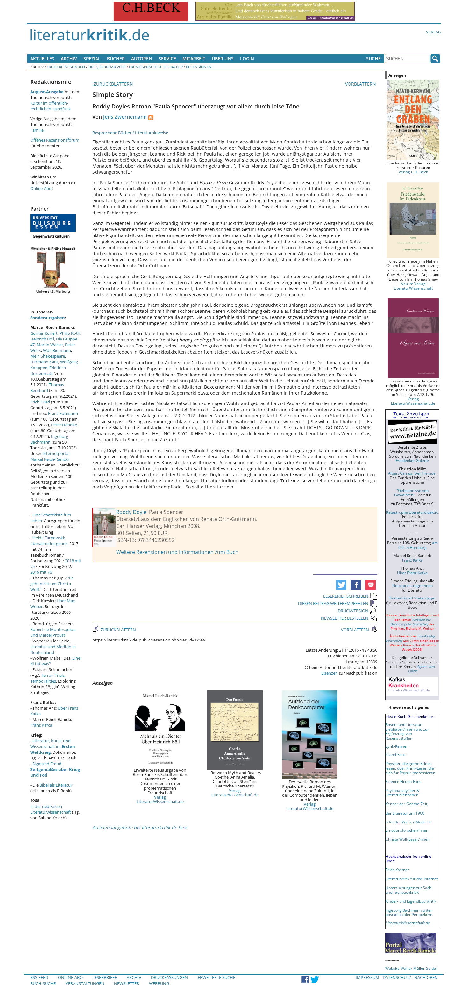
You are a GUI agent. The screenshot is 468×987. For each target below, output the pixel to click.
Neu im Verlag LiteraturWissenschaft (413, 285)
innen (424, 839)
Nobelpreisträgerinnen (412, 585)
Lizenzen (329, 673)
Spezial (92, 58)
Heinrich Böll (42, 339)
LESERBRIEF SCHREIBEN (345, 596)
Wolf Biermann (57, 350)
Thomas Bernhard (47, 387)
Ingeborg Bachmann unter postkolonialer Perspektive (409, 912)
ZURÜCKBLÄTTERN (112, 84)
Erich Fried (40, 402)
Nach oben (426, 977)
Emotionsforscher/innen (407, 830)
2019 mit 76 (41, 572)
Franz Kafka (41, 725)
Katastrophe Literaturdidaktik (412, 511)
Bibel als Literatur (55, 785)
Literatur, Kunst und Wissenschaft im (52, 746)
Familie (37, 130)
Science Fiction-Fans (403, 781)
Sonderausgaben (47, 317)
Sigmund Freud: (55, 769)
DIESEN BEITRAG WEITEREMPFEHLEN (333, 603)
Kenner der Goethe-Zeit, (407, 803)
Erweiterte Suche (216, 977)
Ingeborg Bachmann (49, 439)
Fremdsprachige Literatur (156, 66)
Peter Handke (64, 425)
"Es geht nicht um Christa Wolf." (51, 583)
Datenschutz (397, 977)
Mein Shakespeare (47, 356)
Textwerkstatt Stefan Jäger (412, 597)
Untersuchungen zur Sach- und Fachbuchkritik (409, 890)
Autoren (141, 58)
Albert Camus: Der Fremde (412, 473)
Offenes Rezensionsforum (54, 140)
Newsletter (126, 983)
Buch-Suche (43, 983)
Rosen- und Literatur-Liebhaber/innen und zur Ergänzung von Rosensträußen (407, 731)
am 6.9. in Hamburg (418, 545)
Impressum (367, 977)
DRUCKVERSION (353, 610)
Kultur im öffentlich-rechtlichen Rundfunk (50, 106)
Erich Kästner (397, 869)
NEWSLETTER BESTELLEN (344, 618)
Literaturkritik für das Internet (412, 878)
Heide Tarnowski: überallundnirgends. (49, 540)
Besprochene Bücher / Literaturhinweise (130, 133)
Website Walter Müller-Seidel (411, 968)
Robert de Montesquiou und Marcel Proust (53, 632)
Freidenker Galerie (412, 460)
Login (247, 58)
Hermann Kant (44, 362)
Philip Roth (70, 333)
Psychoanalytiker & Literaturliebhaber (402, 792)
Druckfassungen (169, 977)
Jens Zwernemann (125, 116)
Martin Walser (50, 344)
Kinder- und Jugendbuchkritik (411, 901)
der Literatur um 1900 (405, 813)
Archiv (69, 58)
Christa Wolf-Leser (402, 839)
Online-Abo (41, 188)
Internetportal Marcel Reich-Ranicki (49, 456)
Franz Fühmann (63, 413)
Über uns (223, 58)
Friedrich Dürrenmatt (48, 370)
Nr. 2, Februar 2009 (107, 66)
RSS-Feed (39, 977)
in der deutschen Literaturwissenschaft (50, 809)
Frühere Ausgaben (66, 66)
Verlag (433, 32)
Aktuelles (42, 58)
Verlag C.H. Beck (413, 171)
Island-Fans (396, 754)
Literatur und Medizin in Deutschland (53, 649)
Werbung (159, 983)
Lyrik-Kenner (397, 746)
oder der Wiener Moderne (409, 821)
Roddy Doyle (131, 511)
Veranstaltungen (85, 983)
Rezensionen (199, 66)
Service (167, 58)
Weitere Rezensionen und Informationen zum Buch (177, 552)
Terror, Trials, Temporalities (48, 678)
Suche (373, 58)
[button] (341, 585)
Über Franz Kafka (412, 572)
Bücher (116, 58)
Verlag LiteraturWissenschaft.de (160, 799)
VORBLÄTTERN (361, 84)
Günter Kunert (44, 333)
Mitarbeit (193, 58)
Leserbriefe (104, 977)
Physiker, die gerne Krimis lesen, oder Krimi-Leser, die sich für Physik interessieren (410, 768)
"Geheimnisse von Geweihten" (411, 492)
